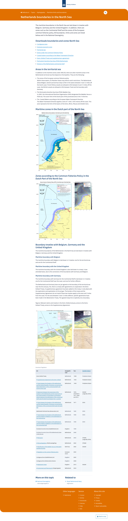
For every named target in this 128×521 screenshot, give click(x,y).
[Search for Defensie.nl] (105, 12)
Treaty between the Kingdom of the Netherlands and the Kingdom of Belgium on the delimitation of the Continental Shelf (48, 423)
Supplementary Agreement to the (49, 379)
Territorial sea (41, 50)
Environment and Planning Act (44, 468)
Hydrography (41, 12)
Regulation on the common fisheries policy (47, 452)
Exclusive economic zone (44, 47)
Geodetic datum (86, 371)
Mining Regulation (42, 443)
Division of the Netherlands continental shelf (51, 64)
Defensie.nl (25, 12)
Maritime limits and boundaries (57, 12)
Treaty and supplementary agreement (53, 58)
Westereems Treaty (42, 464)
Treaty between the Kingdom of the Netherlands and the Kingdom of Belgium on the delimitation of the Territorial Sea (48, 416)
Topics (33, 12)
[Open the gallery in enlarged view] (54, 142)
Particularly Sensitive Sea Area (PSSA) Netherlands (52, 61)
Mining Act (40, 437)
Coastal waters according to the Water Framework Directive (55, 55)
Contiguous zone (42, 44)
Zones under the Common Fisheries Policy (50, 53)
